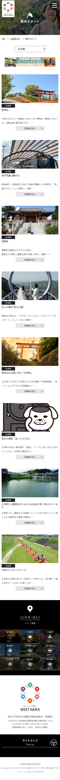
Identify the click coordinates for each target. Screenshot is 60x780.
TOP (3, 38)
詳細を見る (30, 128)
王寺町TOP (15, 38)
